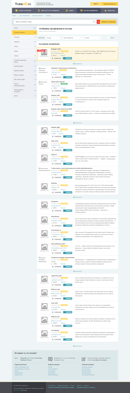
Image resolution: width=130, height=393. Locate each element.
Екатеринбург (52, 373)
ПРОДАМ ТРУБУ (56, 49)
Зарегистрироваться (110, 4)
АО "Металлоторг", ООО (57, 159)
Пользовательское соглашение (86, 387)
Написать (68, 58)
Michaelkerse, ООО (56, 220)
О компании (52, 385)
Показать (62, 55)
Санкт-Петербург (52, 369)
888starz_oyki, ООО (56, 293)
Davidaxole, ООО (55, 205)
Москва (50, 367)
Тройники (107, 358)
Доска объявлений (24, 15)
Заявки (71, 10)
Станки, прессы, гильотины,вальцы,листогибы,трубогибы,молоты (71, 168)
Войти (96, 4)
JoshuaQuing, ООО (56, 334)
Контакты (86, 385)
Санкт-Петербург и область (22, 369)
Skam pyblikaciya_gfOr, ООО (58, 248)
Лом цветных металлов (88, 375)
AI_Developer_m (56, 230)
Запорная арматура (37, 15)
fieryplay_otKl (55, 95)
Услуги (72, 385)
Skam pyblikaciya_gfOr (58, 243)
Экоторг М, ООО (55, 86)
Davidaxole (54, 201)
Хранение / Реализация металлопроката (63, 68)
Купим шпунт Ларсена (58, 81)
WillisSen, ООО (55, 187)
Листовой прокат (86, 371)
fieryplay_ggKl (55, 127)
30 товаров (31, 358)
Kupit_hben (54, 141)
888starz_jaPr (55, 316)
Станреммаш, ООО (56, 172)
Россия (49, 38)
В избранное (57, 58)
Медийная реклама (63, 385)
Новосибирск (51, 371)
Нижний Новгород (53, 375)
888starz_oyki (55, 289)
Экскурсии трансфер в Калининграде (62, 257)
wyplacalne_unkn (56, 275)
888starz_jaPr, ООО (56, 321)
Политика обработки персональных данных (61, 387)
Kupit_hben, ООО (55, 145)
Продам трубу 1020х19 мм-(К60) (61, 109)
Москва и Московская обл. (22, 367)
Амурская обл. (18, 375)
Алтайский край (19, 373)
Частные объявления (90, 10)
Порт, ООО (54, 113)
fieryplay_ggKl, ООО (56, 131)
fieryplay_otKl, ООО (56, 99)
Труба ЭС (54, 154)
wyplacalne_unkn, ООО (57, 280)
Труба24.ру (17, 390)
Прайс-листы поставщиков (50, 10)
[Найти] (94, 22)
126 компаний (64, 358)
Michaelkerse (55, 216)
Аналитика (111, 10)
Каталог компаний (25, 10)
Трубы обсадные (86, 373)
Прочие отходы (86, 369)
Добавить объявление (109, 22)
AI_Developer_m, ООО (57, 234)
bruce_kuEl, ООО (55, 307)
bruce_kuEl (54, 303)
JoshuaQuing (55, 330)
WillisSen (54, 183)
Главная (14, 15)
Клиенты (79, 385)
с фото (112, 37)
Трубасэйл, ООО (55, 72)
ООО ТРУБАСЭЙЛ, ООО (57, 53)
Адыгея (17, 371)
